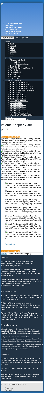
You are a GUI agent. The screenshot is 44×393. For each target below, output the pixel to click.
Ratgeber (8, 117)
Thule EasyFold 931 (17, 95)
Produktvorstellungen (13, 80)
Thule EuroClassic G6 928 (19, 82)
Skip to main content (8, 2)
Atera (12, 48)
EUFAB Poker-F (16, 103)
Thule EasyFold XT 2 (18, 97)
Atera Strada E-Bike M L (19, 111)
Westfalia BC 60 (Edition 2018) (21, 115)
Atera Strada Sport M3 (18, 107)
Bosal (12, 56)
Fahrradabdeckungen (21, 64)
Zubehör (8, 58)
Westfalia (13, 52)
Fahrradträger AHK (22, 37)
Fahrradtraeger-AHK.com (17, 384)
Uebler (12, 50)
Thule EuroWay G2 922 (18, 92)
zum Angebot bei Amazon (10, 137)
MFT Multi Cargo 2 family (19, 113)
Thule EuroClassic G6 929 (19, 84)
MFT (12, 54)
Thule (12, 44)
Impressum (9, 388)
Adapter (17, 62)
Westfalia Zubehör (16, 74)
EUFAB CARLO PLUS (19, 101)
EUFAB (13, 46)
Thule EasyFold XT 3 (18, 99)
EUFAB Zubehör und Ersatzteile (21, 68)
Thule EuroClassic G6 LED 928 (21, 86)
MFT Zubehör (15, 76)
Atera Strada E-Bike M (18, 109)
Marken (8, 42)
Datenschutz (9, 390)
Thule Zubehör (15, 66)
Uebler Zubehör (15, 72)
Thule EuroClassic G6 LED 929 (21, 88)
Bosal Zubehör (15, 78)
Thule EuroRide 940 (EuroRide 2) (22, 90)
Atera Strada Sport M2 (18, 105)
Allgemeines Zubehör (17, 60)
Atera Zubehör (15, 70)
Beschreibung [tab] (10, 244)
